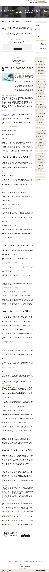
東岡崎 (42, 173)
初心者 (36, 73)
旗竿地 (36, 90)
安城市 (43, 179)
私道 (39, 122)
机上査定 (42, 122)
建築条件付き (39, 99)
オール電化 (39, 107)
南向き (36, 99)
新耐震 (42, 153)
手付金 (36, 78)
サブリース (44, 151)
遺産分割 (43, 119)
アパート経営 (40, 151)
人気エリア (37, 148)
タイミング (44, 102)
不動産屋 (40, 173)
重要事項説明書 (37, 101)
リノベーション (43, 145)
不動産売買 (44, 76)
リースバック (37, 76)
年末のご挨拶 (44, 171)
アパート (41, 84)
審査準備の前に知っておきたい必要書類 (18, 61)
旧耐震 (44, 153)
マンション (41, 61)
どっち (38, 156)
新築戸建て (37, 110)
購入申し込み (37, 104)
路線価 (43, 104)
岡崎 (44, 173)
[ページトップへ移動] (46, 570)
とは (40, 116)
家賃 (38, 84)
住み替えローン (38, 29)
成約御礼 (39, 78)
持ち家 (36, 156)
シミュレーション (37, 162)
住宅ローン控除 (42, 70)
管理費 (40, 128)
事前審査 (41, 102)
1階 (39, 87)
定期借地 (38, 116)
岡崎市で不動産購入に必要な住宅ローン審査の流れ (18, 58)
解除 (42, 165)
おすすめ (36, 107)
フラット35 (43, 159)
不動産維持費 (41, 101)
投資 (44, 150)
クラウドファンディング (38, 153)
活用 (36, 133)
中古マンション (41, 76)
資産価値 (43, 125)
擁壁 (40, 145)
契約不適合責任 (40, 142)
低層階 (38, 96)
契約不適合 (39, 168)
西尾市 (38, 73)
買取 (38, 145)
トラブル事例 (42, 168)
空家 (36, 35)
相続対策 (39, 67)
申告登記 (42, 130)
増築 (40, 136)
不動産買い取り (37, 119)
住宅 (39, 127)
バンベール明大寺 (43, 174)
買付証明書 (40, 104)
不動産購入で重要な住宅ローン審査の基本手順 (19, 60)
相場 (41, 125)
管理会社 (41, 90)
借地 (42, 116)
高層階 (36, 96)
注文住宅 (37, 33)
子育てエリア (37, 165)
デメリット (41, 75)
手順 (36, 127)
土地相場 (42, 67)
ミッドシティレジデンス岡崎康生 (39, 176)
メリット (38, 75)
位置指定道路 (37, 122)
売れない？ (42, 87)
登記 (42, 136)
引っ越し (43, 105)
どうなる (36, 131)
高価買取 (41, 171)
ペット (39, 148)
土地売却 (36, 79)
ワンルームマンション (41, 150)
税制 (44, 154)
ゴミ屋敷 (41, 139)
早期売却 (36, 136)
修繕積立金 (43, 128)
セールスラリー (37, 171)
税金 (44, 67)
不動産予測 (37, 150)
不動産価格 (41, 73)
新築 (36, 75)
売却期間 (44, 96)
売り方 (45, 113)
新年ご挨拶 (37, 173)
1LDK (44, 87)
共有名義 (44, 81)
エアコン (36, 145)
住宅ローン (37, 179)
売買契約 (40, 165)
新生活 (36, 61)
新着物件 (36, 67)
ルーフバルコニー (42, 78)
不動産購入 (37, 28)
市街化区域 (42, 110)
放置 (45, 84)
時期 (44, 105)
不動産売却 (37, 177)
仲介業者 (38, 81)
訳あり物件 (37, 36)
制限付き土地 (39, 113)
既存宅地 (45, 107)
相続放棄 (45, 130)
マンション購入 (42, 79)
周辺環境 (42, 154)
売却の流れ (41, 96)
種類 (36, 116)
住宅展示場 (40, 93)
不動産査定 (37, 25)
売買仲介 (37, 32)
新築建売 (39, 174)
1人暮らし (37, 93)
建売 (37, 127)
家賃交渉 (36, 84)
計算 (41, 131)
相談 (44, 177)
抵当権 (36, 168)
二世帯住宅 (43, 99)
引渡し (42, 127)
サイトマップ (27, 564)
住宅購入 (39, 154)
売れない (39, 79)
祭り (40, 156)
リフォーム (37, 130)
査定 (38, 136)
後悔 (36, 81)
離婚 (41, 177)
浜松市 (43, 156)
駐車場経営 (37, 151)
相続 (39, 177)
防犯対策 (36, 174)
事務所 (41, 179)
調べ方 (44, 73)
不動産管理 (37, 142)
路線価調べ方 (39, 105)
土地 (38, 90)
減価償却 (39, 131)
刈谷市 (44, 162)
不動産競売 (42, 133)
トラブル (41, 81)
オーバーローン (37, 139)
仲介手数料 (37, 125)
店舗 (39, 179)
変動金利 (44, 64)
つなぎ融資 (43, 93)
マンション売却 (37, 128)
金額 (39, 64)
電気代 (42, 107)
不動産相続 (37, 26)
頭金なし (36, 159)
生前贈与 (45, 133)
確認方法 (36, 154)
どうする (43, 113)
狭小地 (36, 113)
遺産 (40, 119)
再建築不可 (37, 87)
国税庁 (36, 105)
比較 (39, 110)
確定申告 (42, 64)
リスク (39, 130)
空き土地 (44, 131)
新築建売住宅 (41, 162)
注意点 (36, 70)
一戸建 (38, 61)
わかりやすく (44, 142)
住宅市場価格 (42, 148)
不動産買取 (38, 133)
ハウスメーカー (37, 102)
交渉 (39, 125)
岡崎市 (44, 176)
